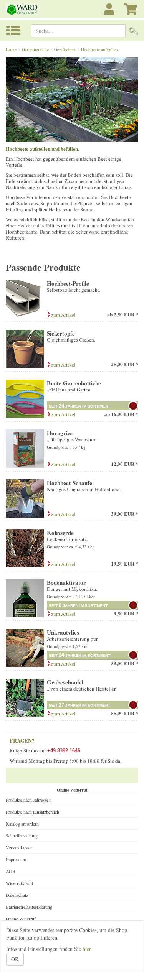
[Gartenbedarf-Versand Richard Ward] (24, 9)
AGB (10, 871)
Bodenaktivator (66, 582)
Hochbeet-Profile (68, 283)
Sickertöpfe (61, 333)
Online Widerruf (21, 919)
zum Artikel (63, 314)
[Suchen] (133, 31)
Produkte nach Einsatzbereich (32, 812)
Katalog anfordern (22, 824)
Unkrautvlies (63, 632)
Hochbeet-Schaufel (70, 483)
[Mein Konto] (110, 13)
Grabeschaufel (65, 682)
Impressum (16, 859)
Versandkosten (19, 847)
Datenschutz (17, 895)
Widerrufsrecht (19, 883)
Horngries (60, 433)
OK (15, 959)
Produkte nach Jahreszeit (28, 800)
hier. (87, 948)
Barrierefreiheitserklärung (29, 907)
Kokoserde (60, 532)
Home (11, 49)
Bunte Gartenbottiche (74, 383)
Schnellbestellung (22, 835)
